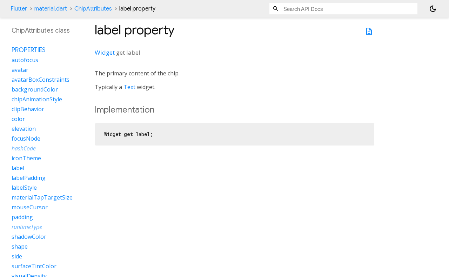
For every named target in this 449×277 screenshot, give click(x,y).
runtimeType (27, 227)
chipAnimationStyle (37, 99)
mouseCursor (30, 207)
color (18, 119)
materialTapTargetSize (42, 197)
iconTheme (26, 158)
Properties (29, 50)
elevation (24, 129)
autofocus (25, 60)
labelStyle (24, 187)
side (17, 256)
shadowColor (29, 237)
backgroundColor (35, 89)
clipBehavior (28, 109)
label (18, 168)
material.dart (50, 8)
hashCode (24, 148)
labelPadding (29, 178)
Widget (105, 52)
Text (129, 87)
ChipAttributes (93, 8)
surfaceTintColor (34, 266)
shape (20, 246)
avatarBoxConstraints (40, 79)
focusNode (26, 138)
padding (22, 217)
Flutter (19, 8)
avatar (20, 70)
